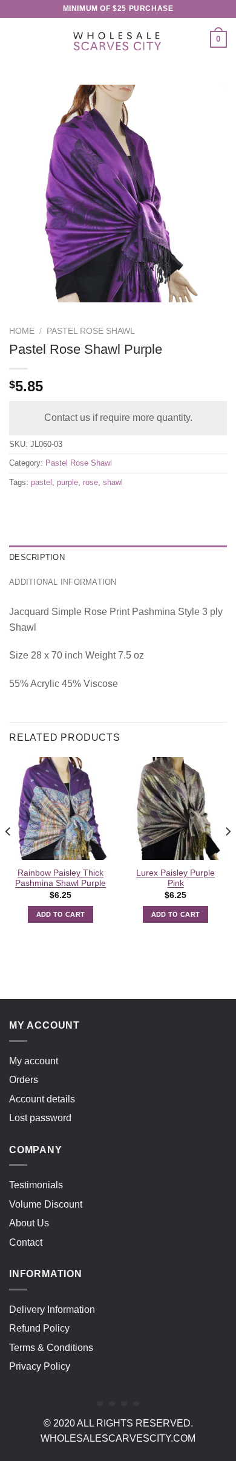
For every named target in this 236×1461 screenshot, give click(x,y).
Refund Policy (39, 1328)
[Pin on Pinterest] (107, 509)
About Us (29, 1223)
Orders (23, 1080)
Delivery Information (52, 1309)
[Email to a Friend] (86, 509)
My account (33, 1061)
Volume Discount (45, 1204)
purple (67, 482)
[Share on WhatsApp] (20, 509)
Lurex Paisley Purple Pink (175, 878)
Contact (25, 1242)
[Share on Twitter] (64, 509)
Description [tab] (37, 557)
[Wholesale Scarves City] (118, 39)
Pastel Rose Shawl (91, 331)
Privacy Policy (39, 1366)
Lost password (40, 1118)
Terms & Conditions (51, 1347)
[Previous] (8, 855)
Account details (42, 1099)
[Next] (227, 855)
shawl (113, 482)
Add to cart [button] (60, 914)
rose (90, 482)
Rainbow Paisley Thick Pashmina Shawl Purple (60, 878)
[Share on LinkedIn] (129, 509)
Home (21, 331)
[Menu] (16, 39)
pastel (41, 482)
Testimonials (36, 1185)
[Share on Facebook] (42, 509)
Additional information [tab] (63, 582)
